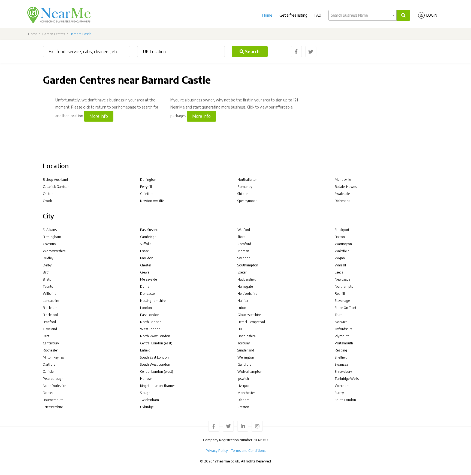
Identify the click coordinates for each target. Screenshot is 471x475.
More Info (98, 116)
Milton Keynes (53, 357)
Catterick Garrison (56, 187)
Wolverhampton (249, 371)
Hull (240, 329)
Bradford (49, 322)
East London (149, 315)
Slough (145, 393)
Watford (243, 230)
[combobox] (362, 15)
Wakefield (342, 251)
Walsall (340, 265)
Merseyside (148, 279)
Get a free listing (293, 15)
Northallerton (247, 180)
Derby (47, 265)
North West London (155, 336)
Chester (145, 265)
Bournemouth (53, 400)
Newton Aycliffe (152, 201)
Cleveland (50, 329)
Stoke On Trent (345, 308)
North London (150, 322)
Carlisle (48, 371)
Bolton (340, 237)
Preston (243, 407)
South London (345, 400)
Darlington (148, 180)
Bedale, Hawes (346, 187)
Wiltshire (49, 293)
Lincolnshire (246, 336)
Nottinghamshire (152, 301)
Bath (46, 272)
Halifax (242, 301)
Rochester (50, 350)
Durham (146, 286)
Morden (243, 251)
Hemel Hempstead (251, 322)
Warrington (343, 244)
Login (431, 15)
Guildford (244, 364)
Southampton (247, 265)
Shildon (243, 194)
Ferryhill (146, 187)
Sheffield (341, 357)
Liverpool (244, 386)
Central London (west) (156, 371)
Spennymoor (246, 201)
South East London (154, 357)
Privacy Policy (217, 450)
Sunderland (245, 350)
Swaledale (342, 194)
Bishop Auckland (55, 180)
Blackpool (50, 315)
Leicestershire (53, 407)
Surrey (339, 393)
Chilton (48, 194)
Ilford (241, 237)
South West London (155, 364)
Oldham (243, 400)
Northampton (345, 286)
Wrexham (342, 386)
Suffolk (145, 244)
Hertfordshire (247, 293)
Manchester (246, 393)
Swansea (341, 364)
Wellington (245, 357)
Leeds (339, 272)
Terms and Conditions (248, 450)
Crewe (144, 272)
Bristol (47, 279)
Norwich (341, 322)
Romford (244, 244)
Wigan (340, 258)
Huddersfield (246, 279)
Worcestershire (54, 251)
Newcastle (342, 279)
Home (267, 15)
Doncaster (148, 293)
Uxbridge (146, 407)
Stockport (342, 230)
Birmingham (52, 237)
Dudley (48, 258)
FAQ (318, 15)
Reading (341, 350)
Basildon (146, 258)
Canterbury (51, 343)
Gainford (146, 194)
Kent (46, 336)
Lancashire (51, 301)
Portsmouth (344, 343)
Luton (241, 308)
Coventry (49, 244)
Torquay (243, 343)
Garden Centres (53, 34)
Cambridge (148, 237)
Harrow (146, 379)
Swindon (243, 258)
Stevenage (342, 301)
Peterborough (53, 379)
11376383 (261, 440)
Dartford (49, 364)
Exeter (241, 272)
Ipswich (243, 379)
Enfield (145, 350)
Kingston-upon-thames (157, 386)
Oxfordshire (343, 329)
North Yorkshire (54, 386)
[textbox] (362, 15)
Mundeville (343, 180)
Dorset (48, 393)
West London (150, 329)
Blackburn (50, 308)
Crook (47, 201)
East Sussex (149, 230)
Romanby (244, 187)
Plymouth (342, 336)
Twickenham (149, 400)
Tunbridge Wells (347, 379)
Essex (144, 251)
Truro (339, 315)
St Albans (50, 230)
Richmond (342, 201)
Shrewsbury (343, 371)
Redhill (340, 293)
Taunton (49, 286)
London (146, 308)
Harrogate (245, 286)
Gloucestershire (249, 315)
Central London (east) (156, 343)
